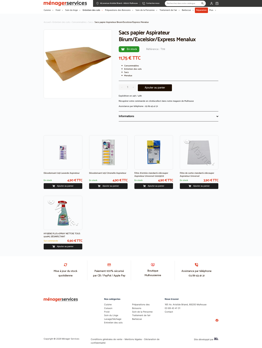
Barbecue (186, 10)
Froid (58, 10)
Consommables (79, 22)
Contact (169, 311)
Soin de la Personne (145, 10)
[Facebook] (217, 320)
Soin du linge (71, 10)
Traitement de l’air (168, 10)
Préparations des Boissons (118, 10)
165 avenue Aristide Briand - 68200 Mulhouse (119, 3)
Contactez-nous (152, 3)
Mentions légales (133, 339)
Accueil (47, 22)
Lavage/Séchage (112, 319)
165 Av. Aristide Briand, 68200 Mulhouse (185, 304)
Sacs (90, 22)
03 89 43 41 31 (151, 106)
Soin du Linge (111, 315)
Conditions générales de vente (106, 339)
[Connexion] (211, 3)
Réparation (201, 10)
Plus (211, 10)
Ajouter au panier (155, 87)
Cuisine (47, 10)
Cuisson (108, 308)
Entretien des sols (91, 10)
